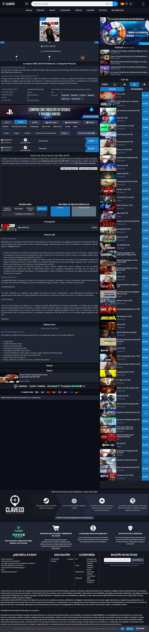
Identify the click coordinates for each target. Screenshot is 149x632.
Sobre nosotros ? (7, 559)
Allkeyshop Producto (91, 581)
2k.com (29, 92)
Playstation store (33, 100)
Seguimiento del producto (24, 214)
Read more (130, 629)
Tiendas (53, 561)
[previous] (2, 42)
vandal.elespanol (8, 287)
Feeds (67, 126)
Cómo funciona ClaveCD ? (10, 561)
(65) (83, 386)
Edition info (57, 126)
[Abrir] (27, 3)
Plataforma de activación (46, 133)
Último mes (42, 209)
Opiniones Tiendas (90, 573)
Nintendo (79, 578)
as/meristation (7, 299)
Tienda (6, 133)
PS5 (68, 89)
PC (62, 89)
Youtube (70, 559)
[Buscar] (115, 3)
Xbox (77, 565)
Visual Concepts (32, 95)
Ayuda (141, 628)
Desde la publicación (7, 209)
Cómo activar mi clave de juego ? (13, 568)
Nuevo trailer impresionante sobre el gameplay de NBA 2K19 (34, 376)
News (75, 126)
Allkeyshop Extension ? (9, 572)
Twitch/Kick (55, 559)
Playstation (80, 572)
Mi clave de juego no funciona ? (12, 565)
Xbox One (73, 89)
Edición (27, 133)
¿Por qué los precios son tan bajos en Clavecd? (18, 563)
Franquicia (34, 126)
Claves (64, 133)
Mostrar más (129, 48)
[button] (143, 3)
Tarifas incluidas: (85, 133)
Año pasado (19, 209)
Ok (123, 629)
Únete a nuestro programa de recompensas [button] (74, 518)
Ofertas (5, 126)
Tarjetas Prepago (90, 564)
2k (27, 97)
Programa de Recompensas (92, 560)
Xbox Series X (81, 89)
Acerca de (46, 126)
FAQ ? (3, 570)
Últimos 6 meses (30, 209)
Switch (88, 89)
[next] (96, 42)
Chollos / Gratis (90, 569)
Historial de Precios (19, 126)
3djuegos (5, 319)
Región (17, 133)
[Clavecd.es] (8, 3)
